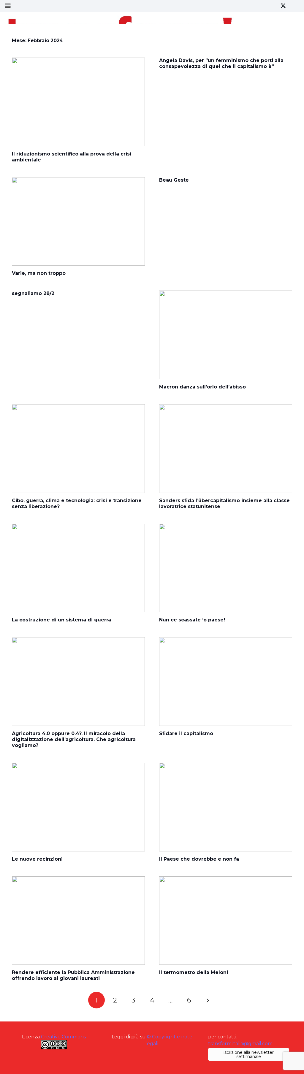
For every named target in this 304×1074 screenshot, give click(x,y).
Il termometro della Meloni (193, 972)
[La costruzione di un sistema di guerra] (78, 568)
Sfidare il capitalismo (186, 733)
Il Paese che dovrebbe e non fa (199, 859)
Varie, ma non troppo (39, 273)
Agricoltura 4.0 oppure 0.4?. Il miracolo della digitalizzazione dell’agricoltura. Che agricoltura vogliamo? (74, 739)
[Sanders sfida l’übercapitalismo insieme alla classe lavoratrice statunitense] (225, 448)
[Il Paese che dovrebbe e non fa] (225, 807)
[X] (283, 6)
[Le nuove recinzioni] (78, 807)
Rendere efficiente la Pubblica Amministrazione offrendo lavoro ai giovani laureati (73, 975)
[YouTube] (294, 6)
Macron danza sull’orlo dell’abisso (202, 387)
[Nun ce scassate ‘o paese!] (225, 568)
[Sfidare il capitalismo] (225, 681)
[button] (8, 6)
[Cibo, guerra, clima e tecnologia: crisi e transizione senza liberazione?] (78, 448)
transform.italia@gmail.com (240, 1043)
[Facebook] (272, 6)
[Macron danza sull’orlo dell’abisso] (225, 335)
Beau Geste (174, 180)
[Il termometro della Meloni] (225, 920)
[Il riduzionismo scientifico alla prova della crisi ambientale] (78, 102)
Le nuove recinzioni (37, 859)
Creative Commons (63, 1037)
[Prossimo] (207, 1000)
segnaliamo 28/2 (33, 293)
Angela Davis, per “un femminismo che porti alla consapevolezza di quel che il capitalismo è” (221, 63)
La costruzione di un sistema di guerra (62, 620)
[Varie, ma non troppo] (78, 221)
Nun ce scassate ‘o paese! (192, 620)
